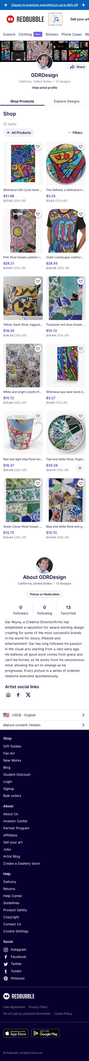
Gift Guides (12, 746)
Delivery (9, 882)
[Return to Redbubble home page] (25, 19)
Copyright (11, 917)
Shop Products (22, 101)
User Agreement (14, 1007)
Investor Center (15, 821)
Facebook (18, 957)
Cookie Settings (15, 931)
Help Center (12, 896)
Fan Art (9, 753)
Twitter (16, 964)
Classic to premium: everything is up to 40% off (44, 5)
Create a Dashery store (21, 863)
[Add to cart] (80, 468)
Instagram (18, 949)
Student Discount (16, 774)
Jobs (7, 849)
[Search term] (56, 19)
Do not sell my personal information (27, 1013)
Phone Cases (71, 34)
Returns (9, 889)
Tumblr (16, 971)
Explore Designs (66, 101)
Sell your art (13, 842)
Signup (8, 789)
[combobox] (55, 19)
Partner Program (16, 828)
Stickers (52, 34)
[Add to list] (38, 146)
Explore (9, 34)
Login (7, 781)
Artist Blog (11, 856)
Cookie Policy (63, 1013)
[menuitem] (9, 34)
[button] (44, 5)
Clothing (30, 34)
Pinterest (18, 978)
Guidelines (11, 903)
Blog (6, 767)
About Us (10, 814)
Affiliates (10, 835)
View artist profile (44, 87)
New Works (12, 760)
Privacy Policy (38, 1007)
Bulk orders (12, 796)
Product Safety (15, 910)
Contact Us (12, 924)
